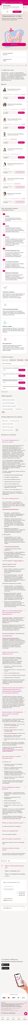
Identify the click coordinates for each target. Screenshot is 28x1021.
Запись (13, 1019)
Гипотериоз (5, 633)
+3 (17, 430)
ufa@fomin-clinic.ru (7, 900)
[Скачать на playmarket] (14, 968)
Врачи (8, 1019)
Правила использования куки (6, 1009)
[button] (14, 441)
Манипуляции (20, 360)
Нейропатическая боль (7, 423)
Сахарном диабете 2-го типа (9, 564)
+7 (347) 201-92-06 (20, 172)
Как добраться (7, 908)
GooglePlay (3, 3)
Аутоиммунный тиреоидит (8, 402)
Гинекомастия (18, 409)
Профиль (25, 1019)
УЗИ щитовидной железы (10, 733)
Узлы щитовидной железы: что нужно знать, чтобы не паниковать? (13, 750)
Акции (2, 1019)
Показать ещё (4, 391)
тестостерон (13, 725)
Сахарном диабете (18, 560)
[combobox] (14, 363)
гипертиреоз (11, 633)
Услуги (19, 1019)
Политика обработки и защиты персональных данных (10, 1008)
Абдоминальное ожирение (8, 399)
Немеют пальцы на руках (8, 426)
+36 (3, 412)
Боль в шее (5, 420)
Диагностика (13, 360)
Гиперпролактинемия (7, 617)
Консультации (5, 360)
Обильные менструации (8, 430)
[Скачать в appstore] (14, 965)
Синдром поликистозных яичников (10, 638)
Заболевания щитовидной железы (10, 509)
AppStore (20, 2)
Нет (7, 11)
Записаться (14, 44)
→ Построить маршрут (8, 889)
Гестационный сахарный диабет (11, 546)
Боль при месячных (14, 420)
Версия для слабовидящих (9, 1013)
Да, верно (17, 11)
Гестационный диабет (7, 409)
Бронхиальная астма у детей (9, 406)
